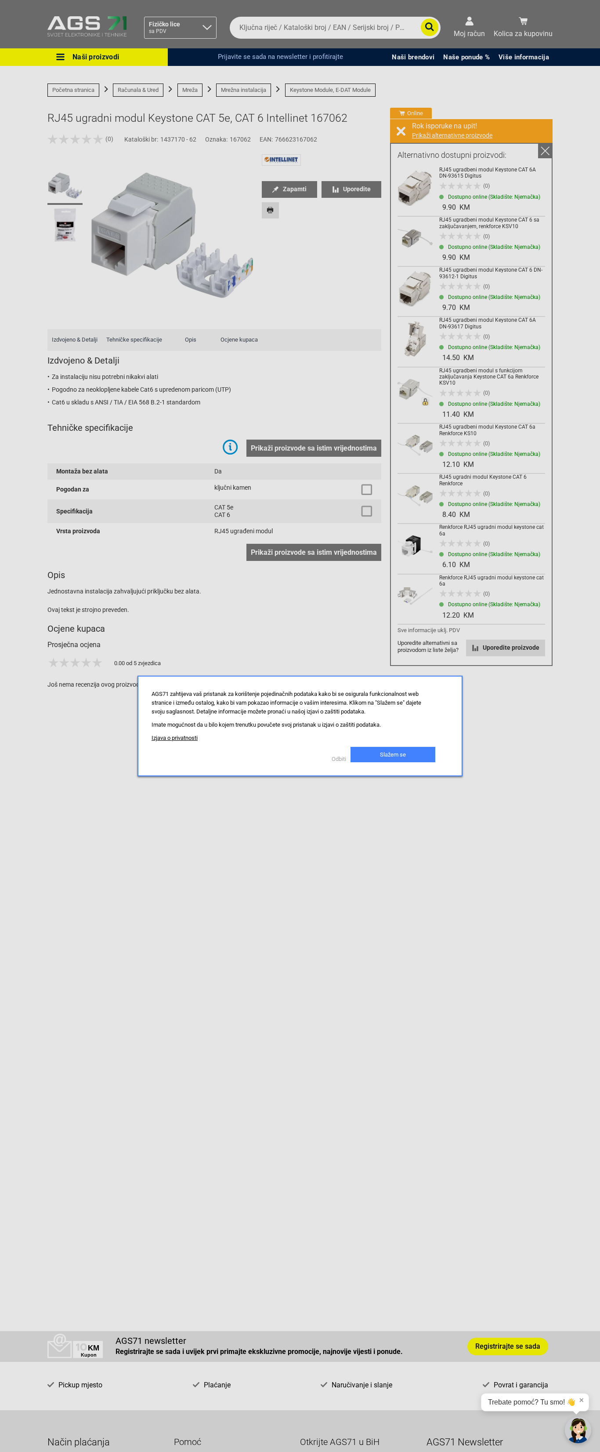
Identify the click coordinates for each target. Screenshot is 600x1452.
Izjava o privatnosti (175, 738)
